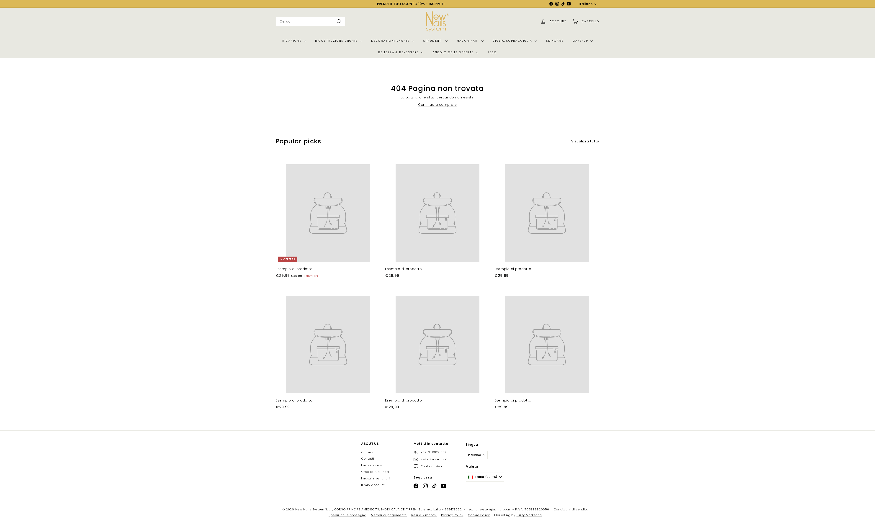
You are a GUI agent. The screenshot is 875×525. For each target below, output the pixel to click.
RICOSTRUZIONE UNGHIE (337, 41)
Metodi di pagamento (389, 515)
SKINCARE (554, 41)
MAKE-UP (580, 41)
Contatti (367, 458)
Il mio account (373, 485)
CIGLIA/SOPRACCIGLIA (513, 41)
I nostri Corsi (371, 465)
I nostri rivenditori (375, 478)
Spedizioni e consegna (347, 515)
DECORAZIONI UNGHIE (391, 41)
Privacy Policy (452, 515)
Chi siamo (369, 452)
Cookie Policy (479, 515)
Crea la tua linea (375, 472)
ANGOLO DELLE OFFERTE (453, 52)
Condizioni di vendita (571, 509)
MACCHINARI (468, 41)
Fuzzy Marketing (529, 515)
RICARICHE (292, 41)
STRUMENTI (433, 41)
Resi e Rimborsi (424, 515)
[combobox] (310, 21)
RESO (492, 52)
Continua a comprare (437, 104)
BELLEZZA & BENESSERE (399, 52)
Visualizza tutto (585, 141)
